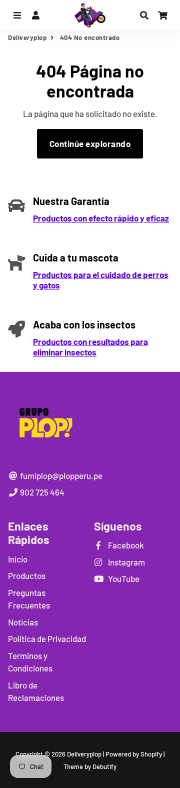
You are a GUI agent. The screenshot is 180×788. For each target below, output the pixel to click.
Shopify (151, 754)
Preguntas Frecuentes (29, 599)
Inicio (18, 559)
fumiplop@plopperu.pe (60, 475)
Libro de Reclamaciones (36, 691)
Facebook (125, 545)
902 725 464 (41, 492)
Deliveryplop (27, 38)
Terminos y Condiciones (30, 662)
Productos (27, 575)
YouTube (123, 579)
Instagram (125, 562)
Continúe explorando (90, 143)
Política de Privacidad (47, 639)
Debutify (104, 766)
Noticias (23, 622)
